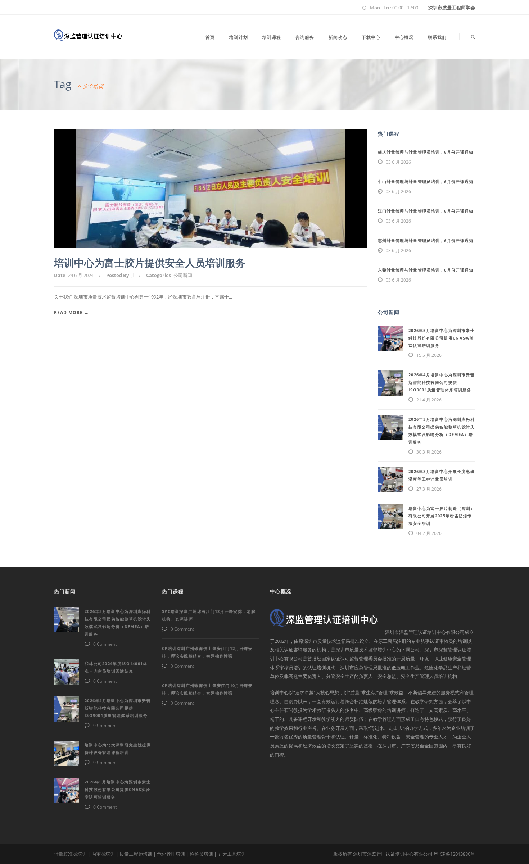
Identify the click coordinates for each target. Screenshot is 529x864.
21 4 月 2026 (429, 400)
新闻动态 (338, 37)
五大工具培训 (232, 854)
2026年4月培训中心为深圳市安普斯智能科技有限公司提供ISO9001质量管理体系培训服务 (441, 382)
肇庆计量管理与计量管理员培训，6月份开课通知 (426, 152)
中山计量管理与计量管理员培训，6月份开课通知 (426, 181)
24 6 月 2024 (81, 275)
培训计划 (238, 37)
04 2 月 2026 (429, 533)
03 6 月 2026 (398, 162)
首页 (210, 37)
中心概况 (404, 37)
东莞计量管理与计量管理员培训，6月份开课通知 (426, 270)
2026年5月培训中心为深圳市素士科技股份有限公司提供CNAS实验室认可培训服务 (441, 338)
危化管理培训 (171, 854)
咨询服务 (304, 37)
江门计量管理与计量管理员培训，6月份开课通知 (426, 211)
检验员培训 (201, 854)
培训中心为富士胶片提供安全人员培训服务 (149, 262)
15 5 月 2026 (429, 355)
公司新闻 (182, 275)
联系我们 (437, 37)
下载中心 (371, 37)
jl (132, 275)
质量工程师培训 (135, 854)
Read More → (71, 312)
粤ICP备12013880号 (454, 854)
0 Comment (105, 644)
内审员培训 (103, 854)
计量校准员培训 (70, 854)
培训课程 (271, 37)
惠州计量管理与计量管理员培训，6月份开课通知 (426, 240)
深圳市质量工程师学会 (451, 7)
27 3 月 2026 (429, 489)
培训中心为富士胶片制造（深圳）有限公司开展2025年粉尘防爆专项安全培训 (441, 516)
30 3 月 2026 (429, 452)
